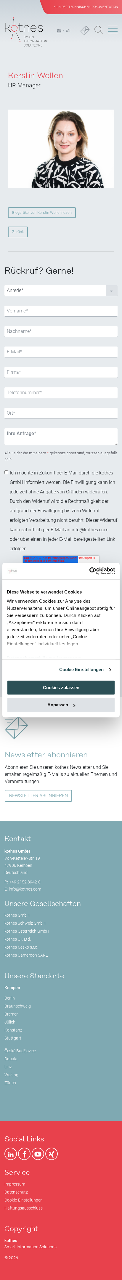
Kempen (12, 987)
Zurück (18, 232)
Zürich (10, 1082)
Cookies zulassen (61, 687)
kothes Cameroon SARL (26, 955)
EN (68, 30)
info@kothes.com (25, 889)
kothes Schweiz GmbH (25, 923)
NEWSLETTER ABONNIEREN (38, 795)
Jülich (9, 1022)
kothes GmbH (17, 915)
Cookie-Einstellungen (23, 1200)
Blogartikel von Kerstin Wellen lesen (42, 212)
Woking (11, 1074)
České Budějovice (20, 1050)
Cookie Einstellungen (81, 669)
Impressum (14, 1184)
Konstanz (13, 1030)
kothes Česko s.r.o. (21, 947)
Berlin (9, 998)
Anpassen (57, 705)
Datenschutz (16, 1192)
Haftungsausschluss (23, 1208)
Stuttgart (12, 1038)
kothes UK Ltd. (17, 939)
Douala (10, 1058)
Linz (8, 1066)
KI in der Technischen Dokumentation (86, 7)
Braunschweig (17, 1006)
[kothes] (25, 31)
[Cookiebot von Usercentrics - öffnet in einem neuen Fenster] (89, 571)
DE (59, 30)
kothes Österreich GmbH (26, 931)
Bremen (11, 1014)
